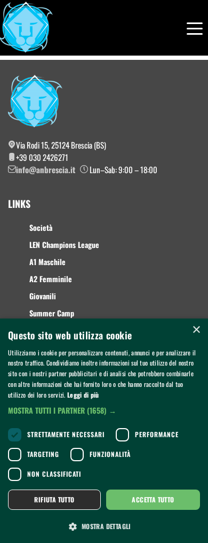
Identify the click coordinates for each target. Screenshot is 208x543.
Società (40, 227)
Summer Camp (51, 313)
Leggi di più (83, 394)
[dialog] (104, 431)
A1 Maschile (47, 261)
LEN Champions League (64, 244)
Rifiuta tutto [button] (54, 499)
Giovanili (42, 295)
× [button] (196, 330)
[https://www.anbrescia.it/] (26, 28)
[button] (104, 410)
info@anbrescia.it (45, 169)
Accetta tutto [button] (153, 499)
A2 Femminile (50, 278)
